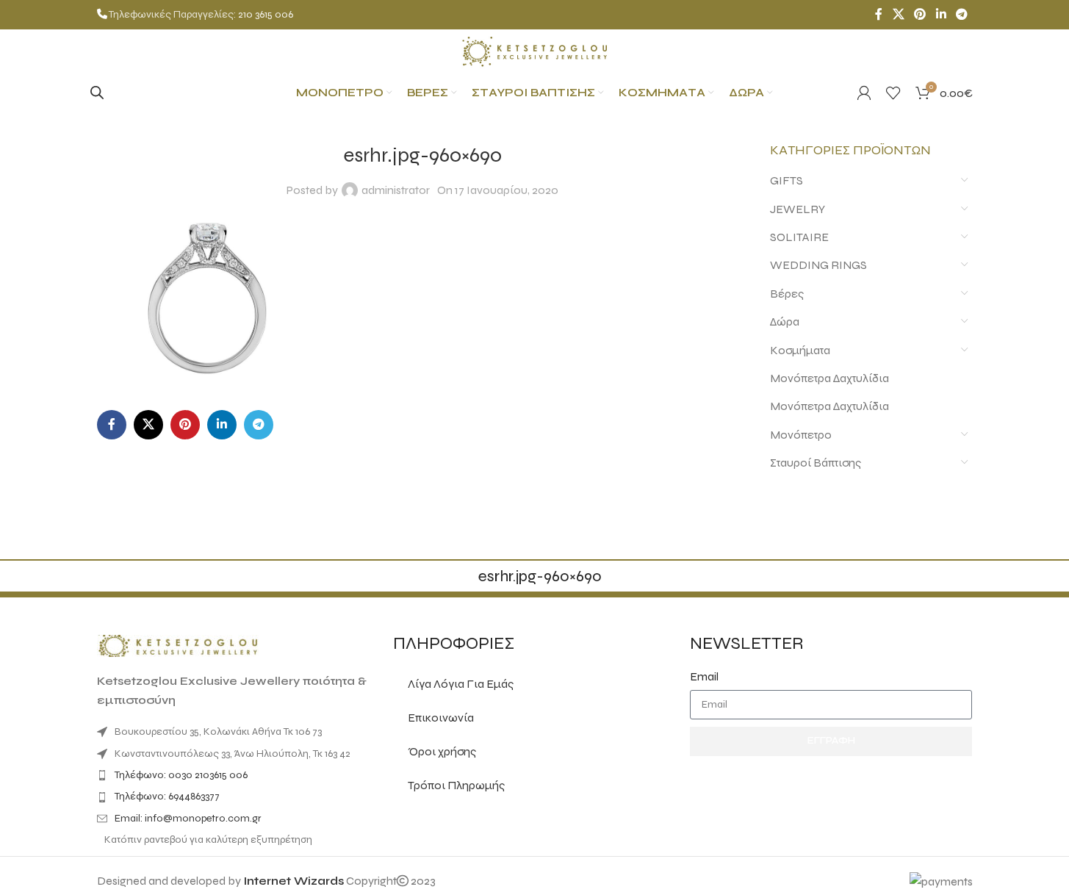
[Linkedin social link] (941, 14)
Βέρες (787, 294)
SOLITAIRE (799, 237)
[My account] (864, 92)
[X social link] (898, 14)
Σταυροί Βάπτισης (815, 463)
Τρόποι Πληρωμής (456, 785)
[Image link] (178, 645)
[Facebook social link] (879, 14)
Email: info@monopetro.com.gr (188, 818)
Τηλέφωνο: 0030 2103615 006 (181, 775)
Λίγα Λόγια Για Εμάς (461, 684)
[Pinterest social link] (920, 14)
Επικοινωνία (441, 718)
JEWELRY (797, 209)
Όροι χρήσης (442, 751)
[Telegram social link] (961, 14)
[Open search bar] (97, 92)
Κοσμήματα (800, 350)
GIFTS (786, 180)
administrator (395, 190)
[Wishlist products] (893, 92)
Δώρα (784, 321)
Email (704, 676)
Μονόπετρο (801, 435)
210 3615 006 (265, 14)
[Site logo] (534, 50)
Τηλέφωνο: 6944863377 (167, 796)
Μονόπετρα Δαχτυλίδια (829, 378)
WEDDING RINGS (818, 265)
